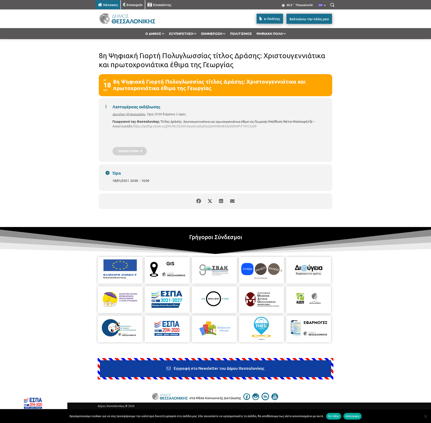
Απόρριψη (352, 416)
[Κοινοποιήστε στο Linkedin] (221, 201)
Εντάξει (333, 416)
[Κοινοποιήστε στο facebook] (198, 201)
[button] (332, 5)
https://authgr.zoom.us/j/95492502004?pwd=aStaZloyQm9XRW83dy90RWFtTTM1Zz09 (195, 126)
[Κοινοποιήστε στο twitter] (210, 201)
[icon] (246, 399)
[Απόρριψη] (425, 416)
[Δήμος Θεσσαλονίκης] (131, 18)
